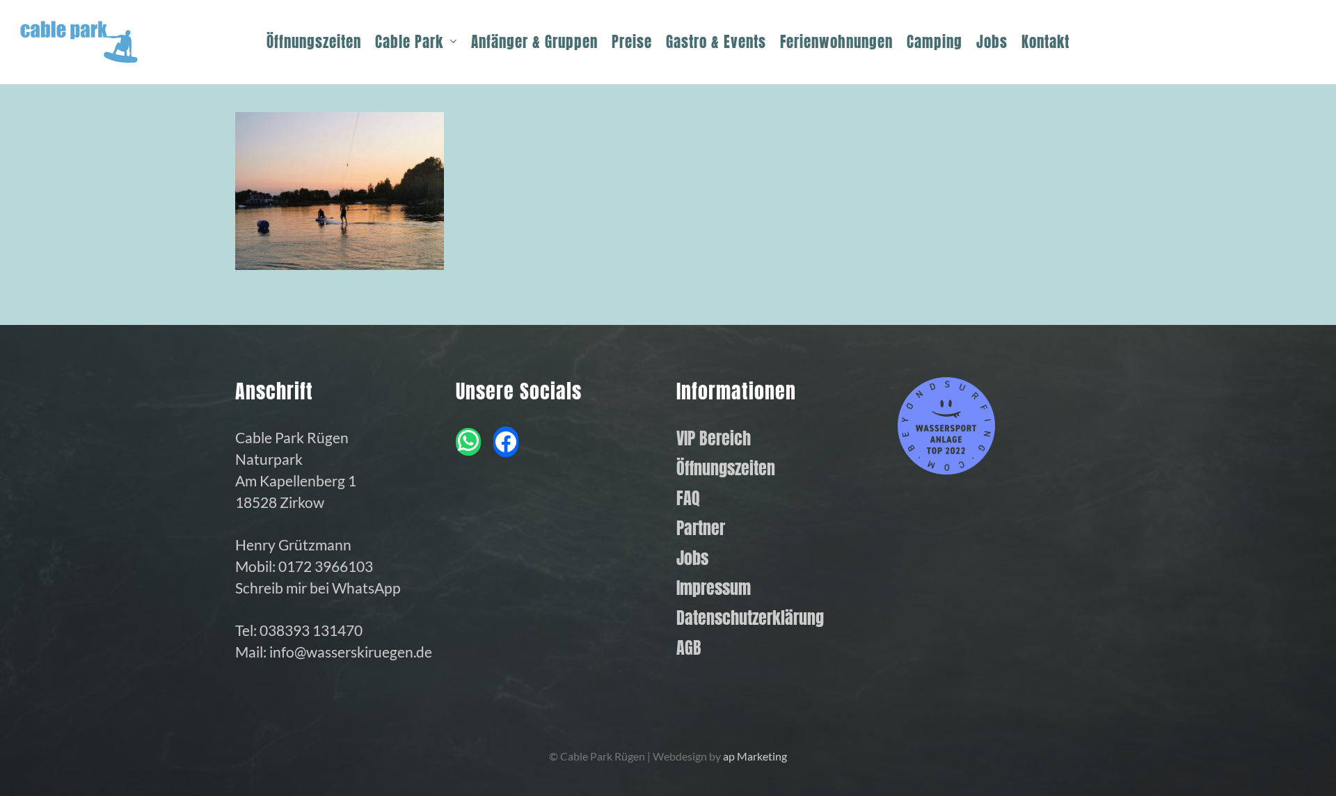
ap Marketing (755, 756)
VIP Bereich (713, 439)
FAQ (688, 498)
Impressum (713, 588)
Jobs (692, 558)
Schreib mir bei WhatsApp (318, 587)
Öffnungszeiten (725, 468)
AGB (688, 648)
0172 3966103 (325, 566)
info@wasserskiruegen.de (350, 651)
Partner (700, 528)
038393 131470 (311, 630)
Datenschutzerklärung (750, 618)
